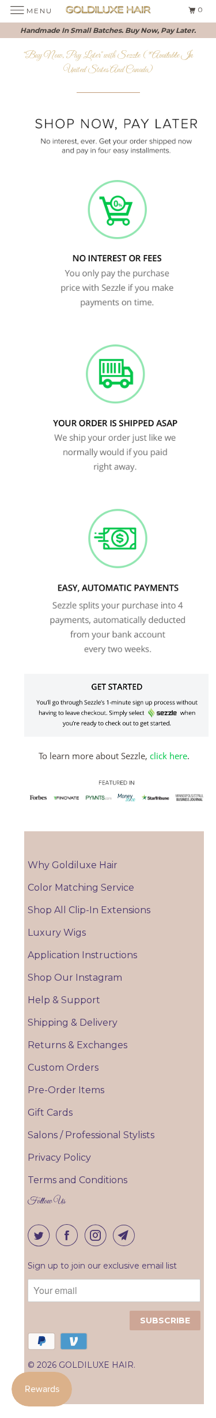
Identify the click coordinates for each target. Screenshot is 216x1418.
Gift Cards (50, 1112)
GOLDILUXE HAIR (96, 1365)
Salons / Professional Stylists (91, 1135)
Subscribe (165, 1320)
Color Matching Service (81, 887)
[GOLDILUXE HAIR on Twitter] (41, 1235)
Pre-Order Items (66, 1090)
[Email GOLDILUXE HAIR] (126, 1235)
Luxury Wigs (57, 932)
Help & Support (64, 1000)
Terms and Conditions (77, 1180)
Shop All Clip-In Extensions (89, 910)
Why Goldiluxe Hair (73, 865)
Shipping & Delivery (73, 1022)
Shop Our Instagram (75, 977)
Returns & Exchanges (77, 1045)
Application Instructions (82, 955)
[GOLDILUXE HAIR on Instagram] (98, 1235)
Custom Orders (63, 1067)
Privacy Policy (59, 1157)
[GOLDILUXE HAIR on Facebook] (69, 1235)
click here (168, 755)
